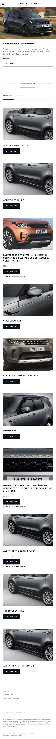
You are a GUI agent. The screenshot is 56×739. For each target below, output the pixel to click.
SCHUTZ (21, 95)
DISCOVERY (9, 64)
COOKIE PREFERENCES (11, 698)
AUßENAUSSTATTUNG (27, 84)
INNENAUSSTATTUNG (46, 84)
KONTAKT (6, 691)
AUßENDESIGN (8, 95)
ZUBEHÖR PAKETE (9, 84)
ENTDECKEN (12, 151)
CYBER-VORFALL (9, 695)
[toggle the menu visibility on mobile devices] (3, 4)
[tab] (9, 84)
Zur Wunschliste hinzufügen (16, 277)
